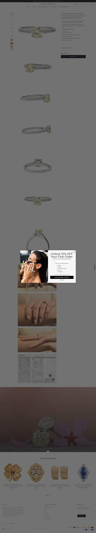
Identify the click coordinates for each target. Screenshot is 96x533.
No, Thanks (62, 279)
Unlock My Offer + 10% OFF (62, 277)
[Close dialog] (74, 252)
